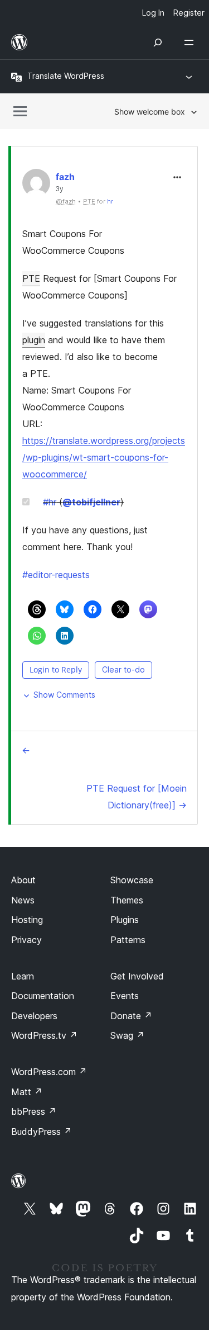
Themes (126, 900)
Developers (34, 1015)
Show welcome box (149, 111)
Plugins (124, 919)
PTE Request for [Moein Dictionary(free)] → (136, 797)
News (23, 900)
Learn (22, 976)
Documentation (42, 995)
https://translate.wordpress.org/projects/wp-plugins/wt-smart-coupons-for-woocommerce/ (103, 457)
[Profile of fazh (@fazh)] (36, 185)
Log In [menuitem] (153, 12)
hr (110, 201)
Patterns (127, 939)
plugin (33, 339)
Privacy (26, 939)
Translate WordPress (65, 76)
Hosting (27, 919)
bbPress (33, 1111)
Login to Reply (56, 669)
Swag (127, 1035)
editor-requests (56, 574)
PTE (31, 278)
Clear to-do (123, 669)
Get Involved (137, 976)
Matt (26, 1091)
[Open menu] (191, 42)
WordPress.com (49, 1071)
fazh (65, 176)
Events (124, 995)
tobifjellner (91, 502)
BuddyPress (41, 1131)
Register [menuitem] (189, 12)
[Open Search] (157, 42)
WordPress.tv (44, 1035)
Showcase (131, 880)
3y (60, 189)
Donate (131, 1015)
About (23, 880)
